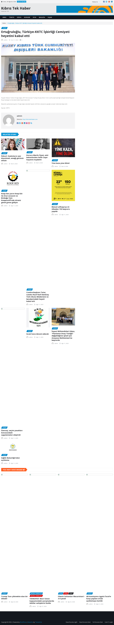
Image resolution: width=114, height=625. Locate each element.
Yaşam (50, 17)
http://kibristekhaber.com (30, 119)
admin (5, 40)
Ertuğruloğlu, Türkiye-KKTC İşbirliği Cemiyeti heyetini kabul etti (25, 23)
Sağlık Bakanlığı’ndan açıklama (10, 459)
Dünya (19, 17)
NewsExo (30, 622)
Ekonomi (27, 17)
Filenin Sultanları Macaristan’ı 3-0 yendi (71, 597)
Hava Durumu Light (71, 622)
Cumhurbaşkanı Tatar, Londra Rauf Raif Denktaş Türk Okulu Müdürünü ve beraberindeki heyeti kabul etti (37, 296)
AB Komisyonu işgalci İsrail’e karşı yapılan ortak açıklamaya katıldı (98, 598)
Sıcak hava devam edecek (37, 334)
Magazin (42, 17)
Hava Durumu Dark (85, 622)
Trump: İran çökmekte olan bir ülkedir (14, 597)
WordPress (23, 622)
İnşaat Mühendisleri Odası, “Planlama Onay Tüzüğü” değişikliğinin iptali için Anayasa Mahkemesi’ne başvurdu (63, 335)
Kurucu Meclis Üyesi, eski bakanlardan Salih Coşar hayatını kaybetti (37, 157)
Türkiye (11, 17)
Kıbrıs (4, 17)
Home (4, 23)
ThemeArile (38, 622)
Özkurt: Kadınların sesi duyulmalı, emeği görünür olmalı (12, 158)
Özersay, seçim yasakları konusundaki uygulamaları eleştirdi (12, 432)
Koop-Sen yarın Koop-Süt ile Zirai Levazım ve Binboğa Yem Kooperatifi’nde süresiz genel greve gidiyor (11, 198)
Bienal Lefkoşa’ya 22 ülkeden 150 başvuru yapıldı (61, 209)
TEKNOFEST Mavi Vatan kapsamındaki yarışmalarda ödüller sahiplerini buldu (42, 600)
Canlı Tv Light (109, 622)
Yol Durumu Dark (98, 622)
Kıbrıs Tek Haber (16, 8)
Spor (34, 17)
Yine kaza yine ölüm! (61, 163)
